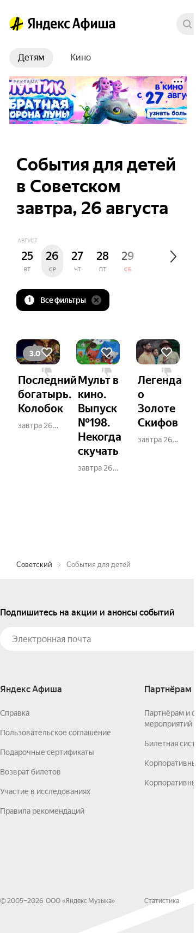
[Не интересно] (46, 372)
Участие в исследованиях (45, 791)
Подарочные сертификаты (47, 752)
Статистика (161, 901)
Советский (34, 564)
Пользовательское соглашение (55, 732)
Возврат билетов (30, 771)
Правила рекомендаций (42, 811)
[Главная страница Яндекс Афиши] (16, 24)
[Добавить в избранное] (46, 352)
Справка (14, 713)
